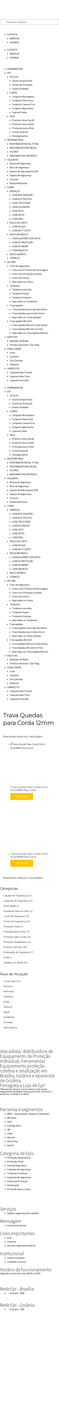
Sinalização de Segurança (16, 952)
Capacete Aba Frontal (21, 372)
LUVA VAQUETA (20, 250)
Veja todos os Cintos (22, 281)
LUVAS (10, 187)
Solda (6, 957)
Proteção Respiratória (14, 942)
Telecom (8, 1007)
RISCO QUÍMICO (18, 254)
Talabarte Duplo (20, 293)
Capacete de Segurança (16, 900)
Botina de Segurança (20, 163)
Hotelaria (8, 1022)
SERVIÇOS (15, 191)
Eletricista (8, 991)
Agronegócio (10, 1027)
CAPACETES (13, 368)
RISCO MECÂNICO (19, 234)
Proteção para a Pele (23, 128)
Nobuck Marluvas (18, 183)
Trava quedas (16, 305)
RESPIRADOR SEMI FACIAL (23, 147)
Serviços (7, 986)
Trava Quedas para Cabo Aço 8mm (29, 309)
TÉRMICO (15, 258)
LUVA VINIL (17, 218)
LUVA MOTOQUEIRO (22, 194)
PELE (12, 116)
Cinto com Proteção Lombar (27, 273)
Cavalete (14, 356)
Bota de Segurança (19, 167)
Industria (8, 996)
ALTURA (11, 261)
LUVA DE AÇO (19, 226)
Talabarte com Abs (22, 289)
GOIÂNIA (14, 42)
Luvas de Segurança (14, 916)
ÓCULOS (14, 76)
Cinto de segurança (19, 265)
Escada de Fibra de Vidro (16, 911)
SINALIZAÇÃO (14, 348)
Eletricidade (9, 906)
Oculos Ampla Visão (22, 80)
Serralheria (8, 1017)
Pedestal (14, 364)
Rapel (6, 1012)
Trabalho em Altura (13, 962)
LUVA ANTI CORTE (21, 230)
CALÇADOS (12, 159)
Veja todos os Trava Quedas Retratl (30, 332)
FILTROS (14, 151)
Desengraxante (20, 135)
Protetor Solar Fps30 (23, 120)
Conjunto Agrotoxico (23, 108)
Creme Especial (20, 131)
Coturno (14, 179)
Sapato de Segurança (20, 175)
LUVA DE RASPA (20, 246)
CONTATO (12, 34)
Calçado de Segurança (15, 895)
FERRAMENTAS (15, 68)
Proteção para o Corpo (15, 937)
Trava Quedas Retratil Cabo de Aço (30, 325)
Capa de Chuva (19, 112)
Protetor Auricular (12, 947)
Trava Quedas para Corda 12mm (28, 313)
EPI (9, 72)
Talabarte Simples (21, 297)
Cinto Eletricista (20, 277)
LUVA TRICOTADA (21, 202)
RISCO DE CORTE (18, 222)
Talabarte (15, 285)
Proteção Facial (11, 926)
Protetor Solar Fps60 (23, 124)
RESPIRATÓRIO (15, 139)
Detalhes (22, 796)
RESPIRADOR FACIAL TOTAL (24, 143)
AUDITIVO (12, 336)
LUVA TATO (18, 210)
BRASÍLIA (14, 38)
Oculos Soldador (20, 88)
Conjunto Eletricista (22, 100)
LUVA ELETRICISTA (22, 198)
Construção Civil (11, 981)
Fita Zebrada (16, 360)
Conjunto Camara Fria (23, 104)
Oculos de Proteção (22, 84)
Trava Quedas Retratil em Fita (27, 328)
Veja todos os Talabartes (25, 301)
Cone (12, 352)
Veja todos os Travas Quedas (26, 317)
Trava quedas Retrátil (21, 321)
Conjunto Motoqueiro (23, 96)
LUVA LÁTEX (18, 214)
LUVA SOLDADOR (20, 206)
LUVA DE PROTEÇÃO (22, 242)
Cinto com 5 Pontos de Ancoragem (30, 269)
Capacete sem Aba (19, 380)
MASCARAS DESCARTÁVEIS (23, 155)
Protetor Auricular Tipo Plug (24, 344)
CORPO (13, 92)
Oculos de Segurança (14, 921)
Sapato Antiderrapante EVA (24, 171)
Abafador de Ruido (19, 340)
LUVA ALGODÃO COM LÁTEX (26, 238)
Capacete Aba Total (20, 376)
